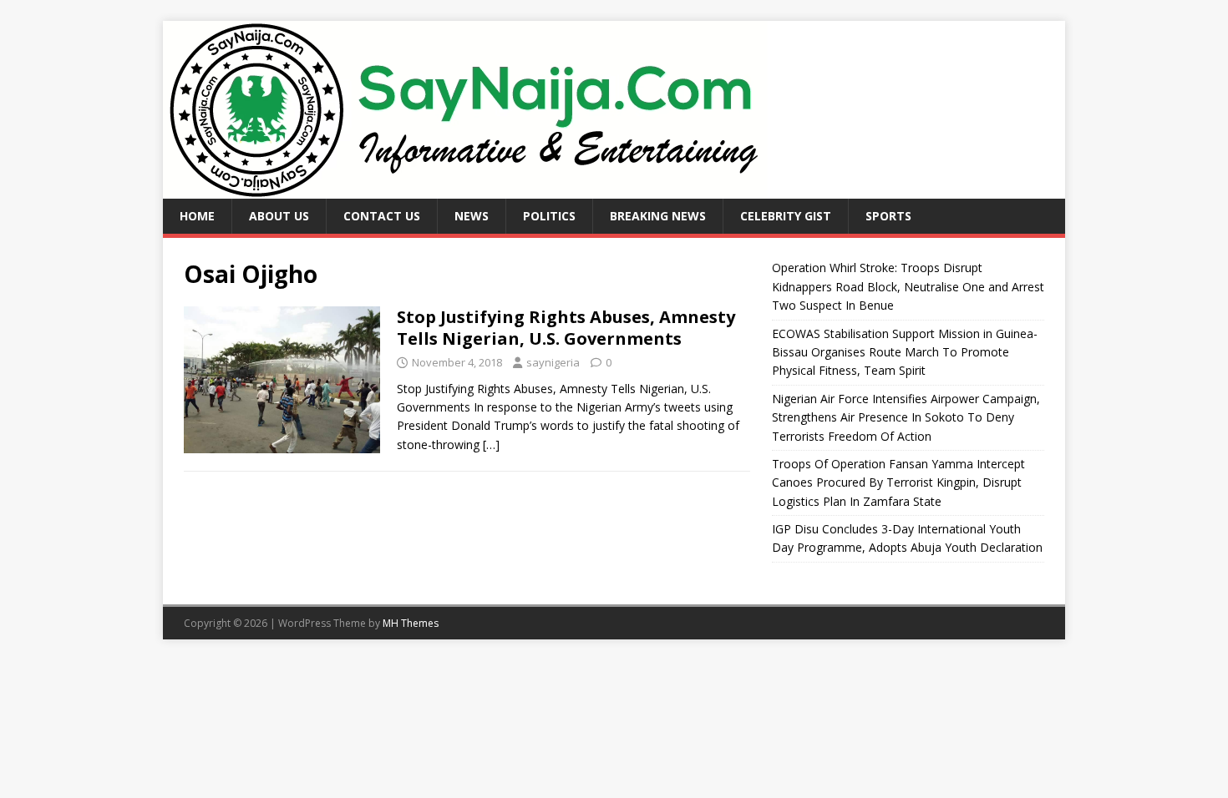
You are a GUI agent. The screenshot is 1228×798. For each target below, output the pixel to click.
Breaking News (658, 216)
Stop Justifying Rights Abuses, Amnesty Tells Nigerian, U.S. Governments (566, 328)
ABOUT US (279, 216)
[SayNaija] (465, 189)
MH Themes (411, 623)
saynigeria (553, 362)
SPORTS (888, 216)
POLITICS (549, 216)
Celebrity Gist (785, 216)
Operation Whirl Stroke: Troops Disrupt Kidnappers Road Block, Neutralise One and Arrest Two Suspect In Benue (908, 286)
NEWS (471, 216)
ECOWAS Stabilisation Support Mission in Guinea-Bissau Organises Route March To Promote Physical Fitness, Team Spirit (905, 352)
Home (197, 216)
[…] (491, 444)
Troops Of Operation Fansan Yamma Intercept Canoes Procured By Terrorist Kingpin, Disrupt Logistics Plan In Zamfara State (898, 482)
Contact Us (381, 216)
